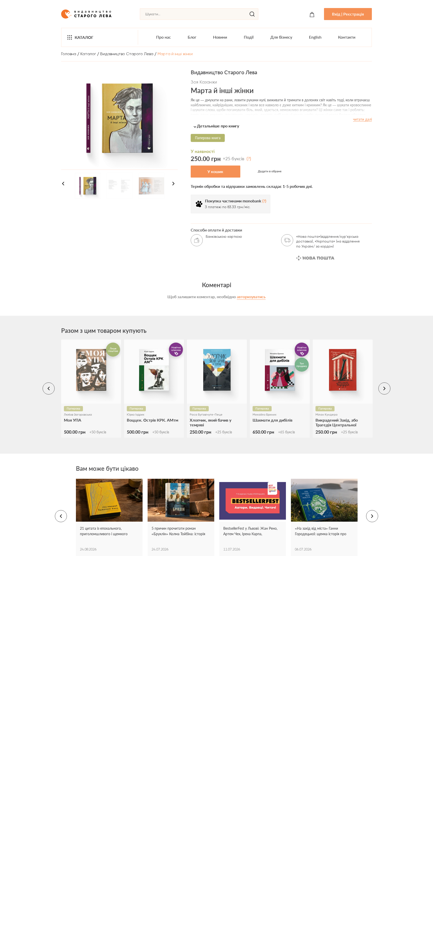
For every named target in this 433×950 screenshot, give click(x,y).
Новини (220, 37)
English (315, 37)
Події (249, 37)
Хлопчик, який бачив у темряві (210, 422)
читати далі (362, 119)
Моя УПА (72, 420)
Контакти (346, 37)
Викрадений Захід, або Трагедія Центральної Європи (336, 422)
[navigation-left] (63, 184)
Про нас (163, 37)
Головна (68, 53)
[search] (252, 14)
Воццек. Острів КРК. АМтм (152, 420)
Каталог (84, 37)
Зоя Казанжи (204, 82)
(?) (249, 158)
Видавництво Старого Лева (126, 53)
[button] (281, 126)
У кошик (215, 171)
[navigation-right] (173, 184)
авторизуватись (251, 296)
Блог (192, 37)
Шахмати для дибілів (272, 420)
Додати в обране (269, 171)
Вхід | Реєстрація (348, 14)
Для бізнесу (281, 37)
